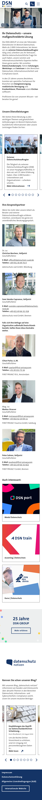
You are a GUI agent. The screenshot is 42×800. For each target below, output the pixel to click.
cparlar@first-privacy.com (20, 367)
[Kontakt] (32, 4)
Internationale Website (15, 788)
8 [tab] (32, 195)
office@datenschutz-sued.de (21, 260)
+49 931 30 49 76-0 (18, 262)
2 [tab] (12, 195)
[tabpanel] (21, 162)
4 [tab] (19, 195)
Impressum (7, 772)
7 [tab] (29, 195)
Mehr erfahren (21, 630)
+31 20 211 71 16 (17, 370)
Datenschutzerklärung (12, 777)
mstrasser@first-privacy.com (21, 416)
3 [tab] (16, 195)
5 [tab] (22, 195)
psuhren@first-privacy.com (20, 462)
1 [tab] (9, 195)
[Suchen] (26, 4)
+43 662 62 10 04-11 (19, 418)
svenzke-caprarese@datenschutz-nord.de (20, 307)
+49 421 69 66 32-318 (19, 311)
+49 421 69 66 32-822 (19, 464)
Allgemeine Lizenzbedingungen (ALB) (19, 781)
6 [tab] (26, 195)
